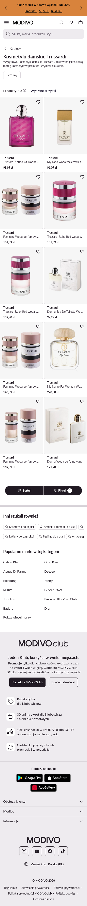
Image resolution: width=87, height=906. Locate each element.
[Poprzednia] (6, 8)
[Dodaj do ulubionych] (38, 102)
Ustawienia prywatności (35, 887)
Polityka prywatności (67, 887)
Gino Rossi (51, 562)
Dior (47, 608)
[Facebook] (50, 851)
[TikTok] (63, 851)
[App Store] (57, 778)
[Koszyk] (80, 22)
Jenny (48, 580)
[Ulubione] (71, 22)
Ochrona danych (43, 899)
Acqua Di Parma (14, 571)
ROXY (7, 590)
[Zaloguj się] (61, 22)
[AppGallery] (43, 788)
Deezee (49, 571)
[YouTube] (37, 851)
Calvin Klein (11, 562)
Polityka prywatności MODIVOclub (30, 893)
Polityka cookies (65, 893)
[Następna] (81, 8)
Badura (8, 608)
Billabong (9, 580)
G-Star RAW (53, 590)
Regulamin (10, 887)
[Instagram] (24, 851)
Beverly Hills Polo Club (60, 599)
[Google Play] (29, 778)
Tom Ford (9, 599)
